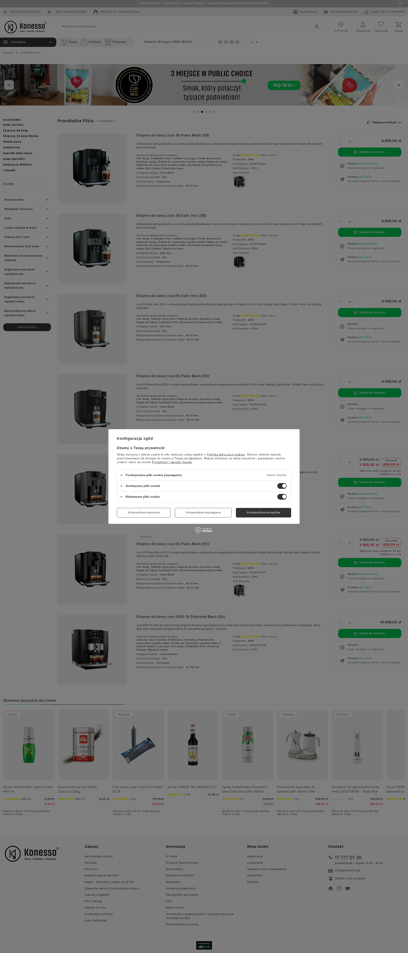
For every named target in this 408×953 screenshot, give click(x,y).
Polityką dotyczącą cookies (226, 454)
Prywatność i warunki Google (172, 462)
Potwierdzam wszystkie (263, 512)
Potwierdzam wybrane (144, 512)
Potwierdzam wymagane (203, 512)
